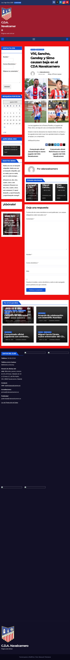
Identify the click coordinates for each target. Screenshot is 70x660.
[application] (11, 150)
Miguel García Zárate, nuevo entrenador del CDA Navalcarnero (51, 336)
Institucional (8, 310)
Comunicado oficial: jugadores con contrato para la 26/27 (16, 336)
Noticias (33, 49)
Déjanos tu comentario (11, 71)
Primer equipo (40, 49)
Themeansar (48, 657)
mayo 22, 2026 (10, 339)
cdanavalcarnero (44, 72)
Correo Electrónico (9, 64)
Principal (7, 313)
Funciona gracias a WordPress (27, 657)
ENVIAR (7, 86)
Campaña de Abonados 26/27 (16, 316)
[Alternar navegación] (34, 39)
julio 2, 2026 (9, 320)
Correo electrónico (32, 263)
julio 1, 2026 (43, 320)
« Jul (4, 132)
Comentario (30, 219)
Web (27, 271)
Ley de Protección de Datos (9, 402)
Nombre (6, 57)
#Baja (49, 74)
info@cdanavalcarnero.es (12, 385)
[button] (64, 39)
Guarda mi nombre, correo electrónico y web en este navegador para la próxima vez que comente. (45, 283)
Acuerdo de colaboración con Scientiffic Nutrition (50, 316)
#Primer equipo (56, 74)
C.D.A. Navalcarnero (8, 26)
